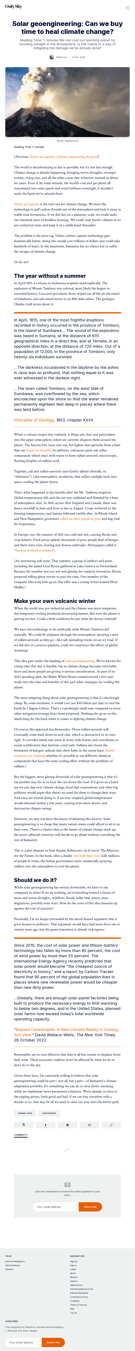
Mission (74, 1277)
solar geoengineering (79, 661)
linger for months (38, 450)
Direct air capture (26, 204)
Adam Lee (61, 57)
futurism (9, 1269)
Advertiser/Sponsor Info (81, 1289)
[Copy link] (111, 1125)
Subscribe (90, 1206)
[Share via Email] (89, 1125)
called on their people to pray (80, 518)
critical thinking (12, 1265)
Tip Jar (73, 1313)
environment (49, 1113)
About (73, 1273)
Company (75, 1301)
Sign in (73, 1265)
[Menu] (128, 6)
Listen (73, 1269)
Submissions (76, 1285)
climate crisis (25, 1113)
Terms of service (78, 1305)
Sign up (73, 1261)
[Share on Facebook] (45, 1125)
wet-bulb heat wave (87, 855)
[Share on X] (23, 1125)
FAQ (72, 1309)
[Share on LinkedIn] (67, 1125)
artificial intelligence (15, 1261)
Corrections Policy (79, 1297)
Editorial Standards (79, 1293)
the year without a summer (34, 550)
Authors (74, 1281)
